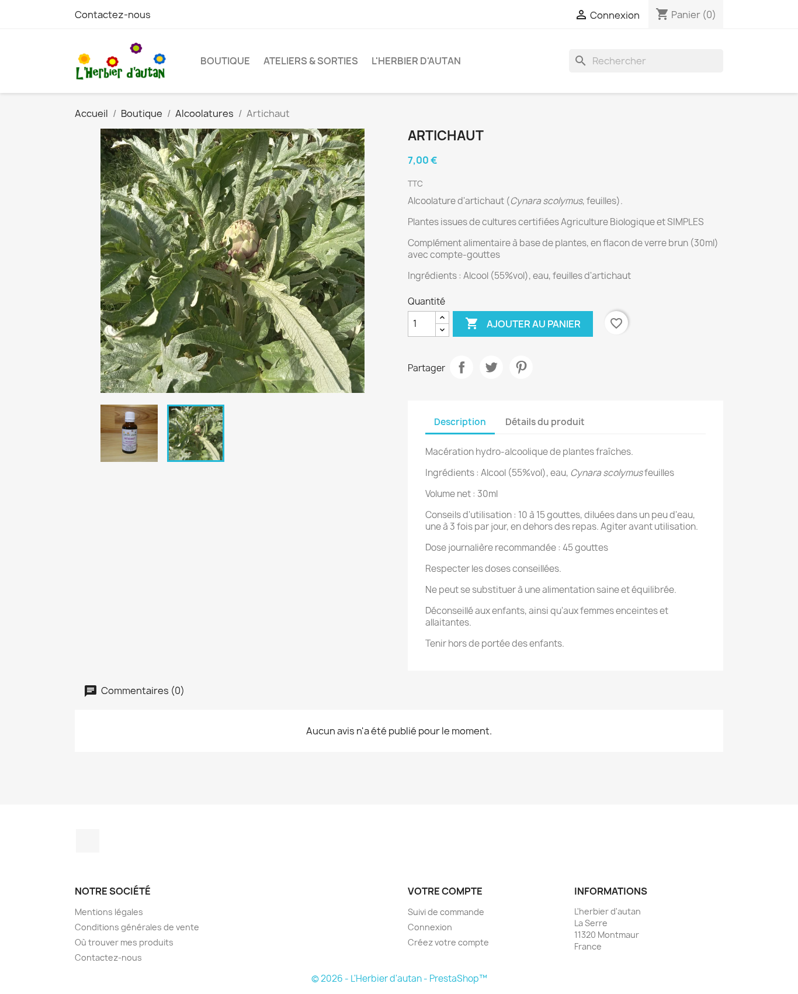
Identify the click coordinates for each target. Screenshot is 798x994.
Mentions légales (109, 911)
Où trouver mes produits (124, 942)
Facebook (87, 841)
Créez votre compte (448, 942)
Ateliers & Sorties (310, 60)
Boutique (225, 60)
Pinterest (521, 367)
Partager (461, 367)
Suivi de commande (446, 911)
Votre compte (445, 891)
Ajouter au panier (523, 323)
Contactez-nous (113, 14)
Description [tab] (460, 422)
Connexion (430, 927)
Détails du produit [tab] (545, 422)
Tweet (491, 367)
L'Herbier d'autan (416, 60)
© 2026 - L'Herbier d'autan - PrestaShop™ (399, 978)
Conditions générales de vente (137, 927)
